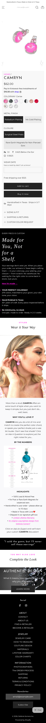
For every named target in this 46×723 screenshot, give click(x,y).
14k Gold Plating (33, 119)
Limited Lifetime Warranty (23, 518)
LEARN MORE (23, 589)
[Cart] (42, 7)
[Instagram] (26, 605)
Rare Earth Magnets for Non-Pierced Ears (23, 144)
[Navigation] (3, 7)
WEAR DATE (10, 162)
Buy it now (23, 194)
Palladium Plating (13, 119)
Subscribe (23, 705)
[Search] (37, 7)
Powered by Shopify (23, 720)
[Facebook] (20, 605)
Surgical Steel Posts (14, 134)
